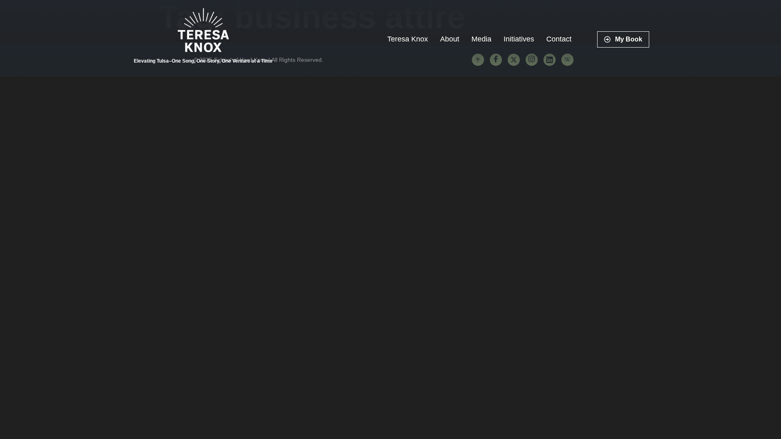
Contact (559, 39)
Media (481, 39)
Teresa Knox (407, 39)
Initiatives (519, 39)
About (449, 39)
